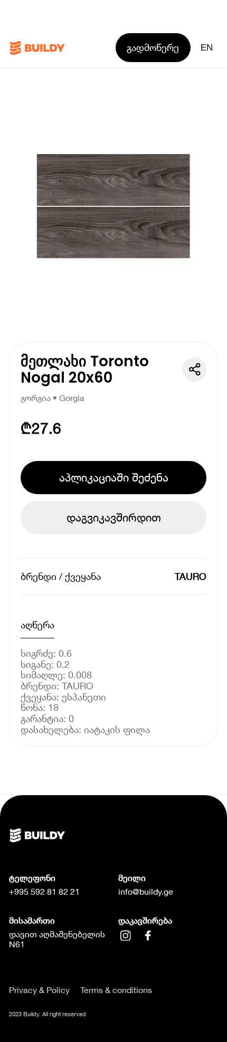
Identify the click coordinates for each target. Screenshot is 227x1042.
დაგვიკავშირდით (114, 517)
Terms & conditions (116, 990)
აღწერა (37, 624)
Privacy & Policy (39, 990)
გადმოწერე (153, 47)
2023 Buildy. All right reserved (47, 1013)
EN (207, 47)
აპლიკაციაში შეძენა (113, 477)
